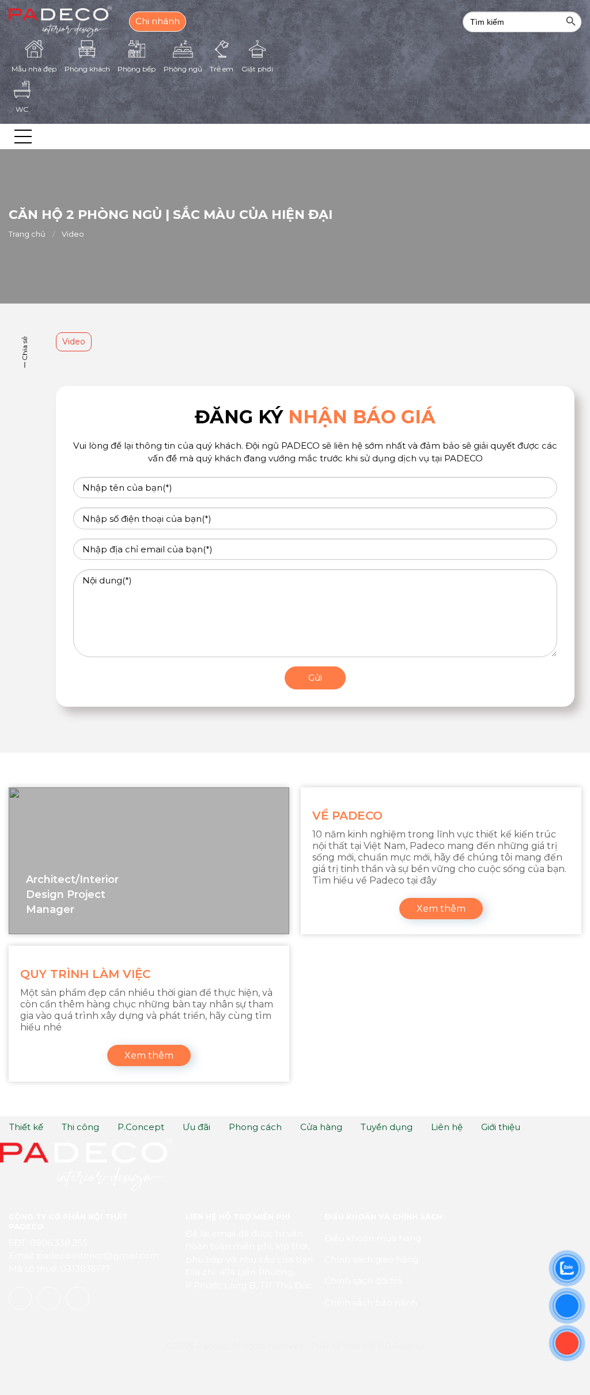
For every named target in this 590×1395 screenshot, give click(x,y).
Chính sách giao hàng (371, 1259)
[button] (23, 136)
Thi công (80, 1126)
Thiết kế (26, 1126)
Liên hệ (447, 1126)
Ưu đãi (196, 1126)
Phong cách (255, 1126)
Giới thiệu (500, 1126)
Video (73, 233)
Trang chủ (27, 233)
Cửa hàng (321, 1126)
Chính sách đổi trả (363, 1280)
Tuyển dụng (387, 1126)
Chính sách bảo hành (370, 1302)
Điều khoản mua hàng (372, 1238)
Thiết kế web (335, 1346)
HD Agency (401, 1346)
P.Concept (141, 1126)
